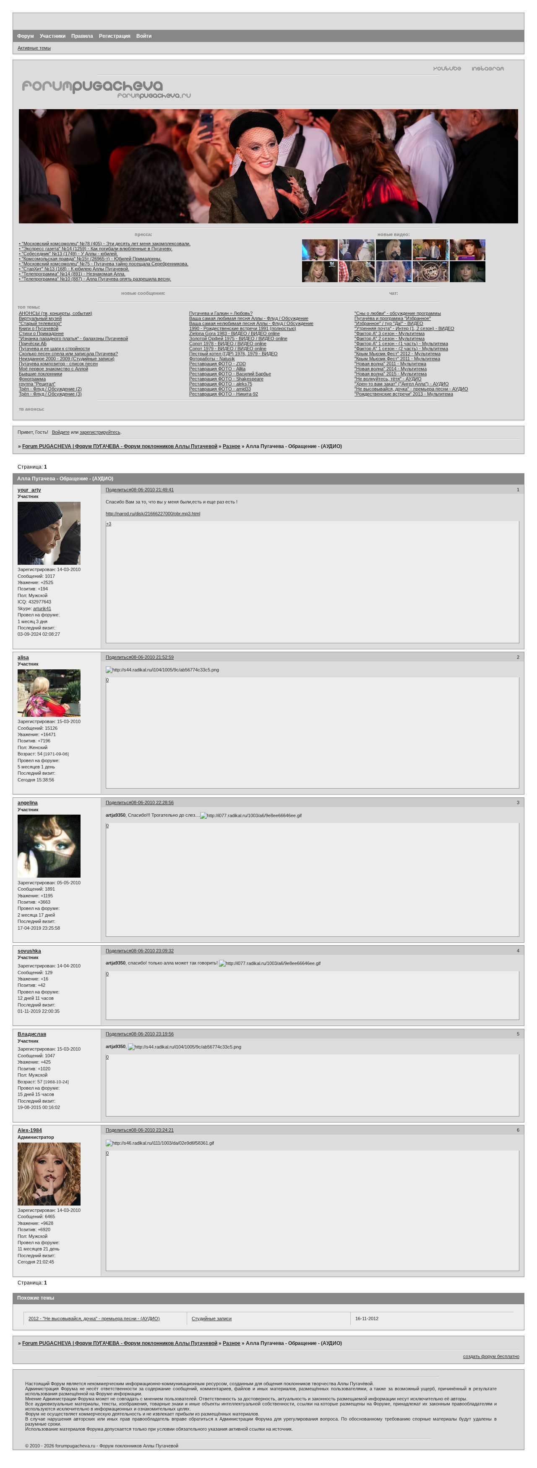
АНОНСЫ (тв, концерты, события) (55, 313)
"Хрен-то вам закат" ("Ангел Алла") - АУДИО (402, 383)
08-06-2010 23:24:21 (152, 1129)
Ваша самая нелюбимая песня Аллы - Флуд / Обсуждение (251, 323)
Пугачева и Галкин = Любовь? (221, 313)
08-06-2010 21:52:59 (152, 657)
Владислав (32, 1034)
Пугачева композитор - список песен (58, 363)
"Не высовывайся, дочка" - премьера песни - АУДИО (411, 388)
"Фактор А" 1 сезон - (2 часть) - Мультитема (401, 348)
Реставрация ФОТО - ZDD (217, 363)
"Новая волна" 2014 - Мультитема (391, 368)
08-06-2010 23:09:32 (152, 950)
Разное (231, 446)
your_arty (29, 490)
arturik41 (42, 608)
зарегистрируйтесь (100, 432)
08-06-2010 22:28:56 (152, 802)
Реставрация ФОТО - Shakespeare (226, 378)
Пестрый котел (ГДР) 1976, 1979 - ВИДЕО (233, 353)
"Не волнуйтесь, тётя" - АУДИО (388, 378)
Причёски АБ (33, 343)
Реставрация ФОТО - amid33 (220, 388)
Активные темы (34, 47)
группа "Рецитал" (37, 383)
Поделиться (118, 489)
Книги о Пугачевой (38, 328)
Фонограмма (32, 378)
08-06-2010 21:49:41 (152, 489)
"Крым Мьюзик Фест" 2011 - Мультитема (397, 358)
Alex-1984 (30, 1130)
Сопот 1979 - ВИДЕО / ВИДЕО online (227, 348)
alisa (23, 658)
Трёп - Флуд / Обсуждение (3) (50, 393)
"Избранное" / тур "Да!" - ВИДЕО (389, 323)
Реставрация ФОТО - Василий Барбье (230, 373)
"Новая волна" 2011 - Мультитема (390, 363)
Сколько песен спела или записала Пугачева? (68, 353)
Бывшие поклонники (40, 373)
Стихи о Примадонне (41, 333)
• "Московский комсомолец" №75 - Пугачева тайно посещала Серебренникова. (103, 263)
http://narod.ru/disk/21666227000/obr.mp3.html (153, 513)
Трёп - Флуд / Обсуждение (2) (50, 388)
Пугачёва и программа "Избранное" (393, 318)
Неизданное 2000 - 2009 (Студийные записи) (67, 358)
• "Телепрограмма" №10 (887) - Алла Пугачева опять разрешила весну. (95, 278)
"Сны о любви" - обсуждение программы (398, 313)
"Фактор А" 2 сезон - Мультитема (390, 338)
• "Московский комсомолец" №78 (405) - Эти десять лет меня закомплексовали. (104, 243)
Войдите (61, 432)
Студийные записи (212, 1318)
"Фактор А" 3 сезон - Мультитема (390, 333)
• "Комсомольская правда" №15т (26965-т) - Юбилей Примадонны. (90, 258)
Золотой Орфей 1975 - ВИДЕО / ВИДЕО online (238, 338)
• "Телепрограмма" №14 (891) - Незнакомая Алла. (72, 273)
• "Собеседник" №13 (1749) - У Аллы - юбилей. (68, 253)
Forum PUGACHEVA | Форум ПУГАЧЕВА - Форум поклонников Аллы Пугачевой (119, 446)
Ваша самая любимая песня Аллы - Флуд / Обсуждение (248, 318)
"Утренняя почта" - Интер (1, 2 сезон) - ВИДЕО (404, 328)
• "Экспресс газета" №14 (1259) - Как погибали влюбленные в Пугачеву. (95, 248)
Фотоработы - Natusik (212, 358)
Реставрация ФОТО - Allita (217, 368)
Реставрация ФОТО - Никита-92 (223, 393)
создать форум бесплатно (491, 1356)
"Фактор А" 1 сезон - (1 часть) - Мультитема (401, 343)
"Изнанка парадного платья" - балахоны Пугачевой (73, 338)
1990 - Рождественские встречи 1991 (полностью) (242, 328)
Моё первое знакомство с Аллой (53, 368)
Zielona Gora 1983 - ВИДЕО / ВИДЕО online (234, 333)
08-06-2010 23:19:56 (152, 1033)
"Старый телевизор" (40, 323)
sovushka (29, 951)
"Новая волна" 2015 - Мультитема (391, 373)
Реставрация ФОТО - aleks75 (220, 383)
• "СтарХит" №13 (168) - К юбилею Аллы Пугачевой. (74, 268)
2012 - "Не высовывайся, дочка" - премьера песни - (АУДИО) (94, 1318)
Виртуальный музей (40, 318)
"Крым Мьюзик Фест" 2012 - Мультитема (398, 353)
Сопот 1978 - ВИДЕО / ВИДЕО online (227, 343)
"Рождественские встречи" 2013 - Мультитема (404, 393)
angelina (28, 803)
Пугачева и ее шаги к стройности (54, 348)
